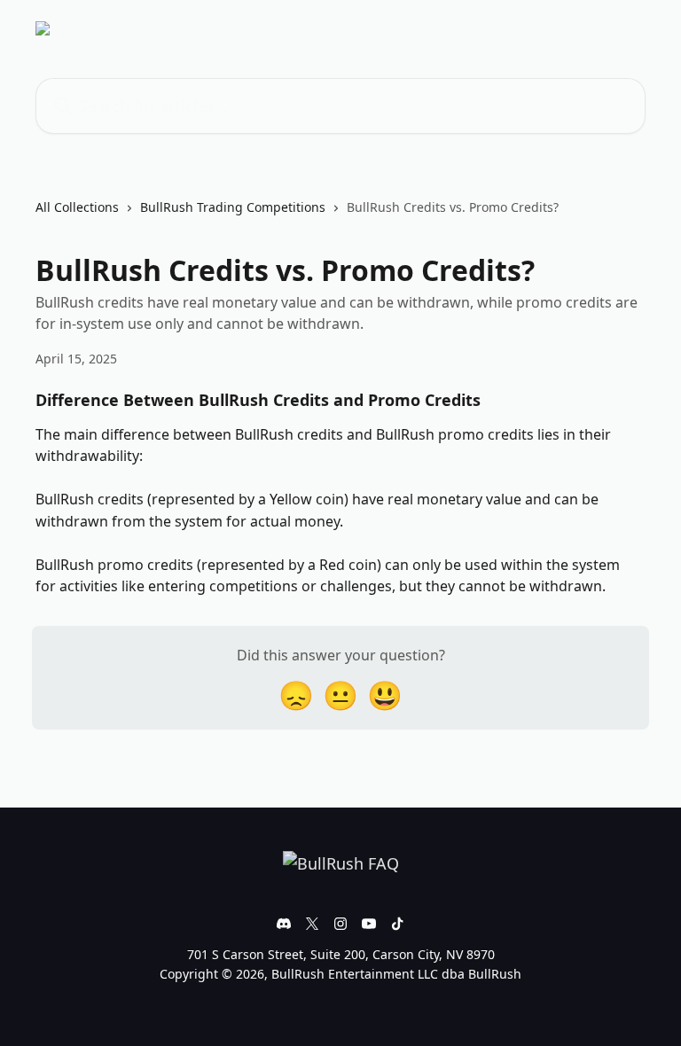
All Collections (77, 207)
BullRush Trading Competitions (232, 207)
